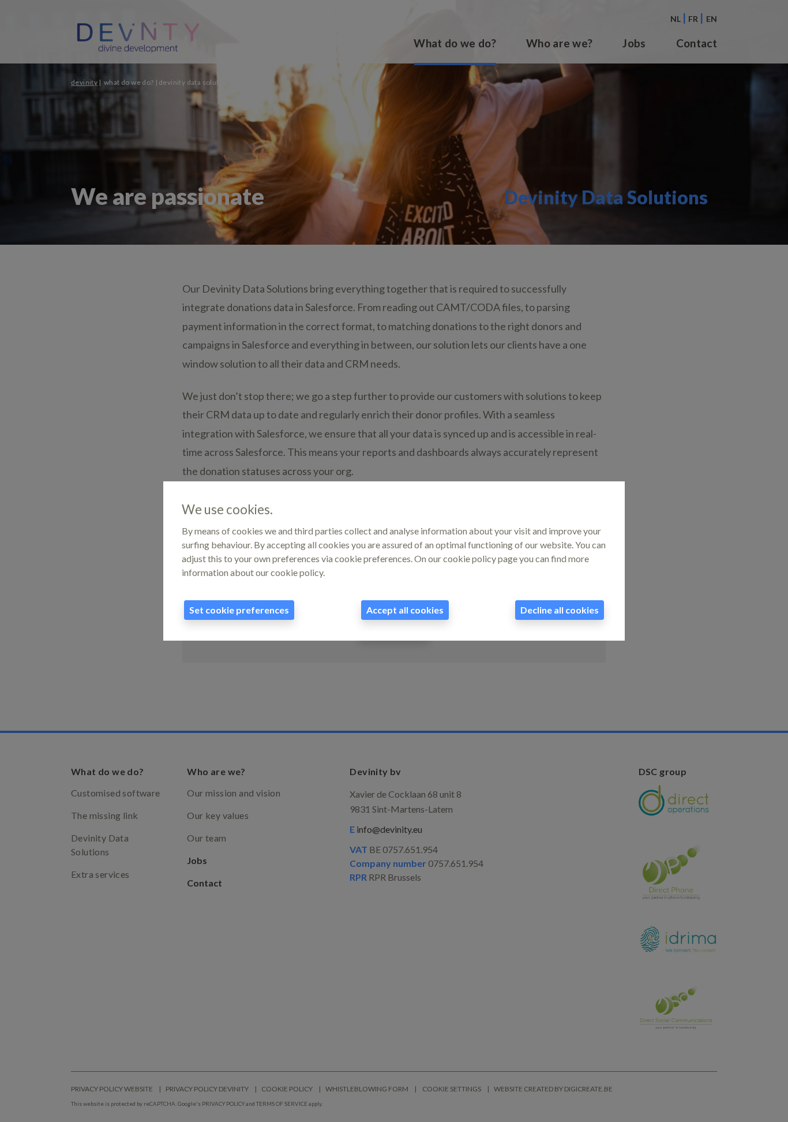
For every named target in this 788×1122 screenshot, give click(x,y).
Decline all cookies (559, 609)
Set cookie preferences (239, 609)
